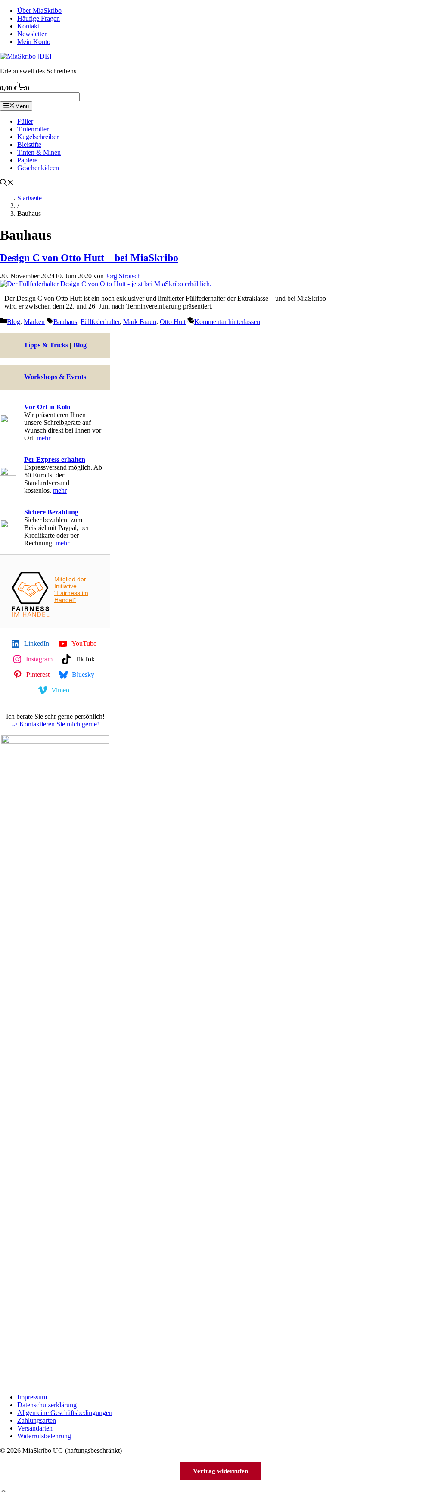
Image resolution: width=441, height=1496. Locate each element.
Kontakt (28, 26)
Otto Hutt (173, 321)
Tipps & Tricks (46, 345)
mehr (43, 438)
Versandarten (35, 1428)
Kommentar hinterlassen (227, 321)
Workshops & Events (55, 376)
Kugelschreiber (38, 136)
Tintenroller (33, 129)
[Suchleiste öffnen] (7, 183)
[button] (3, 1492)
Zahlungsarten (36, 1420)
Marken (34, 321)
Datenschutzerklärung (47, 1405)
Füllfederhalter (100, 321)
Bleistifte (29, 144)
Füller (25, 121)
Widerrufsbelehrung (44, 1436)
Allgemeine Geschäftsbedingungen (64, 1412)
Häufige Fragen (38, 18)
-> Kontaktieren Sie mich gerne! (55, 724)
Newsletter (32, 33)
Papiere (27, 160)
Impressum (32, 1397)
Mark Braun (139, 321)
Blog (13, 321)
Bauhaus (65, 321)
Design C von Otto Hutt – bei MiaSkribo (89, 257)
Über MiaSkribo (39, 10)
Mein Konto (33, 41)
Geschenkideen (38, 167)
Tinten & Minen (39, 152)
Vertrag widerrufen (220, 1470)
